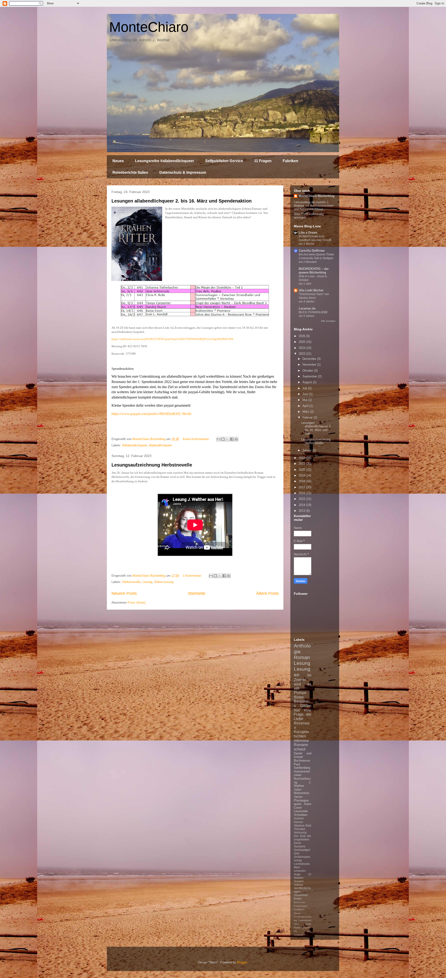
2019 (302, 475)
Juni (305, 394)
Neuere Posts (124, 593)
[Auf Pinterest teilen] (236, 439)
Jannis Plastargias (301, 798)
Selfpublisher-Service (224, 161)
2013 (302, 510)
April (305, 406)
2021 (302, 463)
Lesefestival (304, 920)
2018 (302, 481)
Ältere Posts (267, 593)
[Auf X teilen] (227, 439)
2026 (302, 336)
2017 (302, 487)
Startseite (196, 593)
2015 (302, 499)
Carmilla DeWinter (312, 250)
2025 (302, 342)
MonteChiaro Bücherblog (316, 196)
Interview (301, 741)
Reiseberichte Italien (130, 172)
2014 (302, 505)
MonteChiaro (148, 27)
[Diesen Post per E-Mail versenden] (218, 439)
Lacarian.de (307, 308)
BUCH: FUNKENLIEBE (313, 312)
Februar (308, 417)
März (306, 411)
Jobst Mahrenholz (301, 791)
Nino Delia (302, 924)
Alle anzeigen (328, 321)
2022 (302, 458)
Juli (305, 388)
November (309, 364)
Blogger (242, 962)
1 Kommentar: (193, 575)
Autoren (299, 818)
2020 (302, 469)
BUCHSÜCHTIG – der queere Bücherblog (314, 270)
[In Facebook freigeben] (232, 439)
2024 (302, 348)
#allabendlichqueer (134, 445)
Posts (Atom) (136, 602)
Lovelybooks (302, 863)
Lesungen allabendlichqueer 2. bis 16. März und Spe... (316, 428)
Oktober (308, 370)
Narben (298, 877)
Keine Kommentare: (196, 439)
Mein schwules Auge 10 (302, 871)
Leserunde (301, 811)
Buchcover (299, 902)
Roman (302, 657)
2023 (302, 353)
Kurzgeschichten (301, 734)
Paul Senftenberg (302, 766)
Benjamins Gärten (302, 703)
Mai (305, 400)
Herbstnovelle (131, 582)
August (307, 382)
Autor (307, 804)
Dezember (309, 358)
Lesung (147, 582)
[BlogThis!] (223, 439)
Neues (118, 161)
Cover (298, 807)
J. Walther (302, 784)
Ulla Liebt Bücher (311, 290)
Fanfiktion (299, 909)
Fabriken (290, 161)
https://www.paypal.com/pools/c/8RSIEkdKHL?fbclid (151, 414)
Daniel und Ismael (302, 755)
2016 (302, 493)
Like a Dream (308, 232)
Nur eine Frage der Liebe (302, 714)
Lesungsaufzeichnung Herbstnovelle (152, 464)
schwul (299, 749)
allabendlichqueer (160, 445)
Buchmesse (302, 760)
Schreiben (300, 815)
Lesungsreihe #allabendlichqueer (164, 161)
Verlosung (300, 832)
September (310, 376)
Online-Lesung (163, 582)
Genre (297, 913)
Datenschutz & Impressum (182, 172)
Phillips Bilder (300, 695)
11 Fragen (263, 161)
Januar (307, 450)
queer (297, 804)
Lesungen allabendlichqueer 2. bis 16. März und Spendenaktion (182, 200)
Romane (301, 745)
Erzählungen (301, 906)
